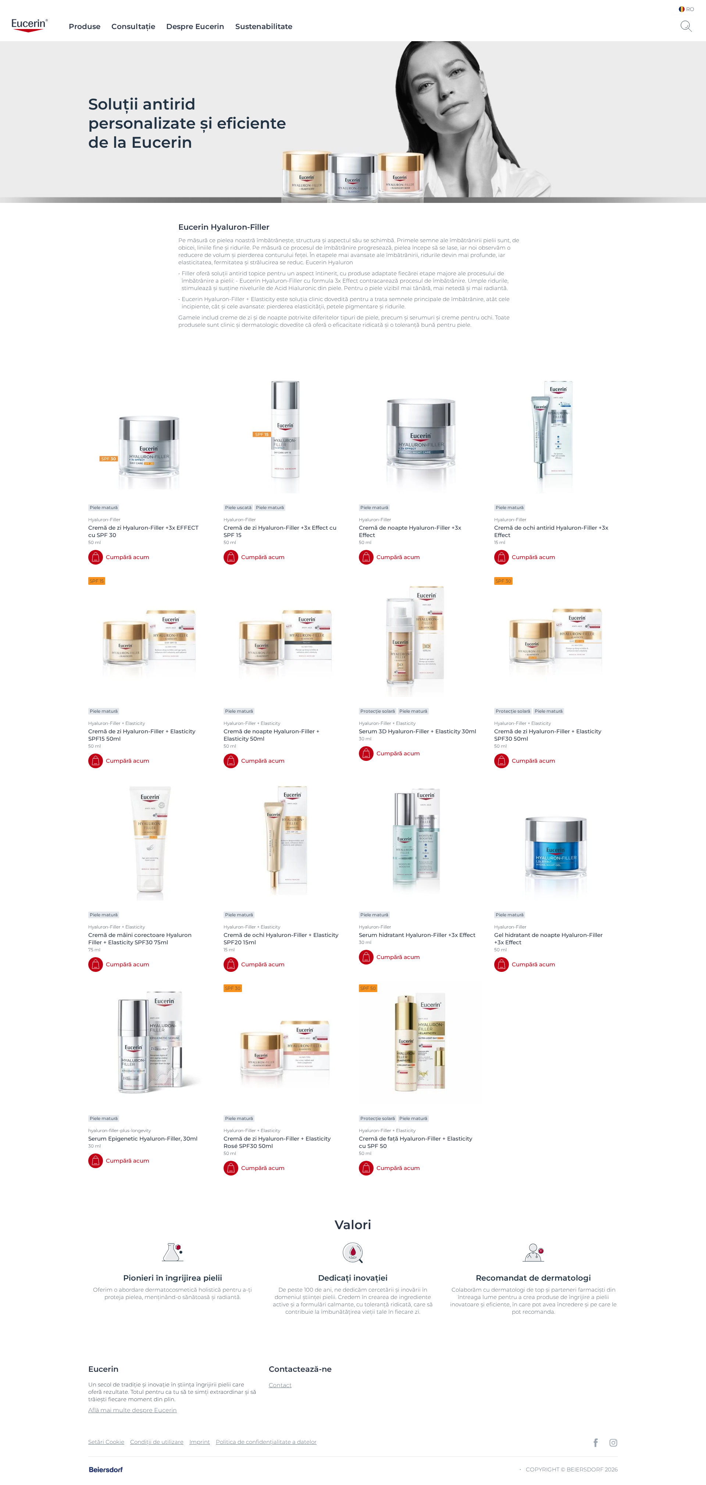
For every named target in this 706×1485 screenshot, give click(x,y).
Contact (280, 1385)
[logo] (30, 26)
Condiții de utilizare (156, 1441)
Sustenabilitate (263, 26)
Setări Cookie (106, 1441)
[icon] (595, 1442)
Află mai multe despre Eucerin (132, 1410)
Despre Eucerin (195, 26)
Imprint (199, 1441)
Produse (84, 26)
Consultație (133, 26)
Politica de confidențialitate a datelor (266, 1441)
